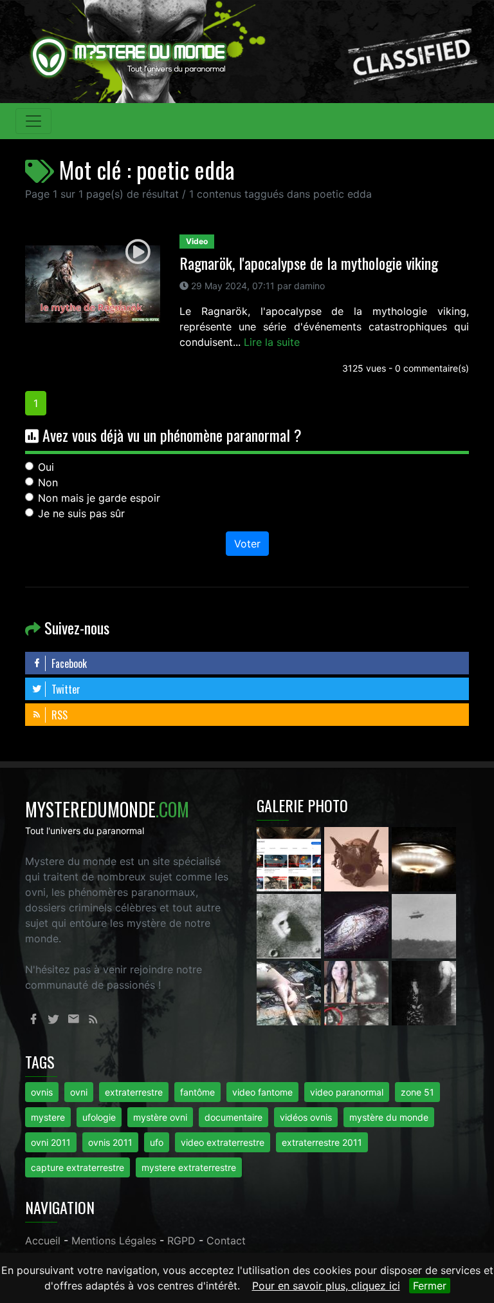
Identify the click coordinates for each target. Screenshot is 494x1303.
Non (48, 482)
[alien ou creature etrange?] (290, 992)
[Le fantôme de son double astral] (424, 992)
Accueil (42, 1240)
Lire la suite (272, 342)
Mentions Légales (113, 1240)
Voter (247, 543)
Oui (46, 467)
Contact (226, 1240)
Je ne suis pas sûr (81, 513)
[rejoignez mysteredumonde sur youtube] (290, 858)
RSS (58, 715)
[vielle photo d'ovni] (424, 925)
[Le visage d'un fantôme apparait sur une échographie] (358, 992)
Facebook (68, 663)
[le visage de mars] (290, 925)
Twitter (64, 689)
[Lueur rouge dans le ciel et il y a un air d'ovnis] (424, 858)
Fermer (429, 1285)
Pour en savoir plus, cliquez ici (326, 1285)
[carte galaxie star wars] (358, 925)
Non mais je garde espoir (99, 497)
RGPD (181, 1240)
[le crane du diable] (358, 858)
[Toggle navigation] (33, 121)
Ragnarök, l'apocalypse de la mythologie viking (308, 262)
